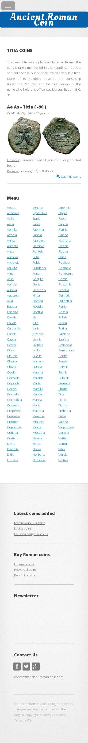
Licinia (37, 339)
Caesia (11, 317)
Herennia (39, 290)
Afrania (12, 235)
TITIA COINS (19, 50)
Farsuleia (39, 240)
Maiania (38, 378)
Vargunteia (66, 427)
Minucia (38, 422)
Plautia (63, 251)
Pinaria (63, 235)
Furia (36, 273)
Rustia (62, 323)
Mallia (37, 383)
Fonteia (38, 251)
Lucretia (38, 361)
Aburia (11, 207)
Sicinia (63, 372)
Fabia (36, 224)
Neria (36, 444)
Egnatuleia (40, 213)
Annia (11, 240)
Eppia (36, 218)
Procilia (63, 290)
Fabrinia (38, 229)
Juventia (38, 334)
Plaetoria (64, 240)
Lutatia (37, 367)
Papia (62, 218)
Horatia (38, 301)
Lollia (36, 350)
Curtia (11, 438)
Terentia (64, 383)
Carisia (11, 334)
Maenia (38, 372)
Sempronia (66, 350)
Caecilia (12, 312)
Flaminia (38, 246)
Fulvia (37, 262)
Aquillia (12, 268)
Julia (35, 323)
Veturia (63, 444)
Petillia (63, 229)
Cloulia (12, 361)
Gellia (37, 284)
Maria (36, 405)
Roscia (63, 312)
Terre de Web (24, 720)
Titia (61, 394)
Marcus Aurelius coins (29, 523)
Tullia (62, 416)
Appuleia (13, 262)
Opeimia (64, 207)
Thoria (63, 389)
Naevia (37, 438)
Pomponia (65, 273)
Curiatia (12, 432)
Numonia (39, 460)
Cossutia (13, 405)
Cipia (10, 350)
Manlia (37, 394)
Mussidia (39, 432)
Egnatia (38, 207)
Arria (10, 273)
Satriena (64, 334)
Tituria (62, 405)
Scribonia (65, 345)
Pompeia (64, 268)
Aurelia (12, 290)
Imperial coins (24, 564)
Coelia (11, 372)
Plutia (62, 257)
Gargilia (38, 279)
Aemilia (12, 229)
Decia (11, 444)
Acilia (10, 218)
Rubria (63, 317)
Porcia (63, 279)
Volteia (63, 460)
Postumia (65, 284)
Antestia (12, 246)
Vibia (61, 449)
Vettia (62, 438)
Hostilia (38, 312)
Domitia (12, 460)
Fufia (36, 257)
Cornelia (13, 394)
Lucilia (37, 356)
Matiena (38, 411)
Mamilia (38, 389)
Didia (10, 454)
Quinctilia (65, 301)
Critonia (12, 422)
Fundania (39, 268)
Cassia (11, 339)
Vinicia (63, 454)
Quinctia (64, 295)
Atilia (10, 279)
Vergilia (63, 432)
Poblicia (64, 262)
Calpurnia (14, 328)
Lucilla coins (22, 528)
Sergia (62, 361)
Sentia (62, 356)
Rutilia (62, 328)
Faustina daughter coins (31, 534)
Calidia (11, 323)
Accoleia (13, 213)
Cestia (11, 345)
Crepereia (14, 411)
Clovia (11, 367)
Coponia (13, 383)
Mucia (37, 427)
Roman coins (36, 554)
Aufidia (12, 284)
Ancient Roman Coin (44, 19)
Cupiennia (14, 427)
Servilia (63, 367)
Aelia (10, 224)
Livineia (38, 345)
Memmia (39, 416)
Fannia (37, 235)
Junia (36, 328)
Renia (62, 306)
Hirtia (36, 295)
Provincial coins (25, 569)
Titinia (62, 400)
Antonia (12, 257)
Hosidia (38, 306)
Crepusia (13, 416)
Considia (13, 378)
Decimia (13, 449)
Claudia (12, 356)
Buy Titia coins (70, 176)
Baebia (12, 306)
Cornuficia (14, 400)
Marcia (37, 400)
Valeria (63, 422)
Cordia (12, 389)
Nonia (37, 449)
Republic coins (24, 575)
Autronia (13, 295)
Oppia (62, 213)
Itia (35, 317)
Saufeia (63, 339)
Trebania (64, 411)
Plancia (63, 246)
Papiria (63, 224)
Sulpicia (63, 378)
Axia (10, 301)
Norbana (39, 454)
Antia (10, 251)
